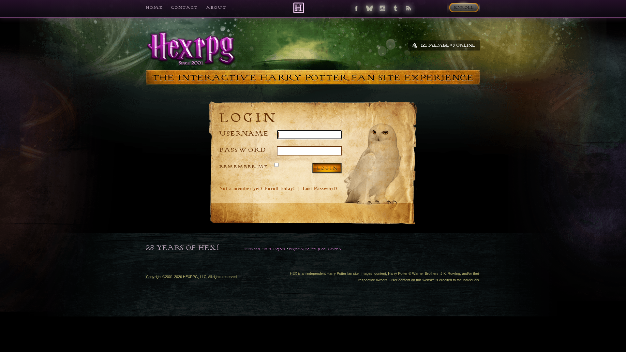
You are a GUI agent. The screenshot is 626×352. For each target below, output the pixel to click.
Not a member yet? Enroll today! (257, 188)
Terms (252, 249)
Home (154, 7)
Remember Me (243, 166)
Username (244, 133)
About (216, 7)
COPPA (335, 249)
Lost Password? (320, 188)
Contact (184, 7)
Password (242, 149)
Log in (327, 168)
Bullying (274, 249)
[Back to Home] (298, 7)
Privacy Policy (307, 249)
